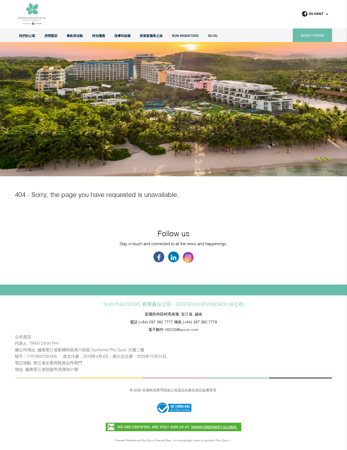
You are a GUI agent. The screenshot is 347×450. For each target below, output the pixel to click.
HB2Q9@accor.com (182, 329)
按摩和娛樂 (122, 35)
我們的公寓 (27, 35)
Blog (212, 35)
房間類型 (50, 35)
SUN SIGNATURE (185, 35)
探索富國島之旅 (151, 35)
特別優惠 (98, 35)
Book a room (312, 35)
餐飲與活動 (75, 35)
